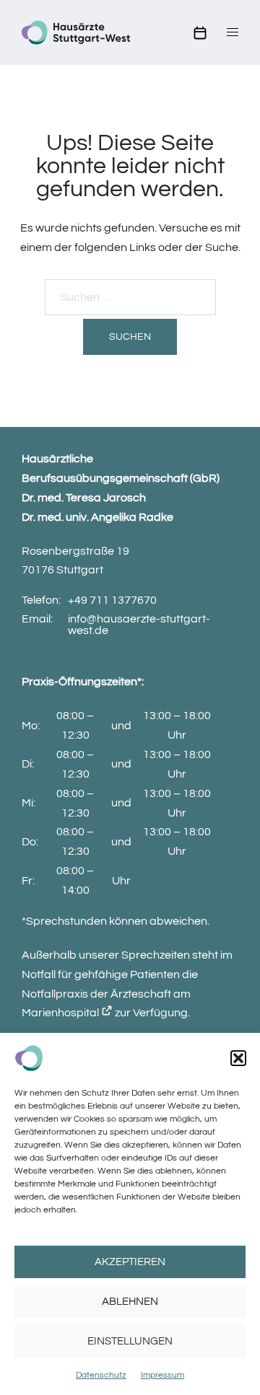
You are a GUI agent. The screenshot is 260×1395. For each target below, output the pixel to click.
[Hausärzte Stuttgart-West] (76, 32)
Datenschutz (101, 1375)
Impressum (162, 1375)
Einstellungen (130, 1341)
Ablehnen (130, 1301)
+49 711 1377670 (112, 600)
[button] (238, 1058)
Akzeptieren (130, 1262)
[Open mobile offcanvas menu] (232, 33)
